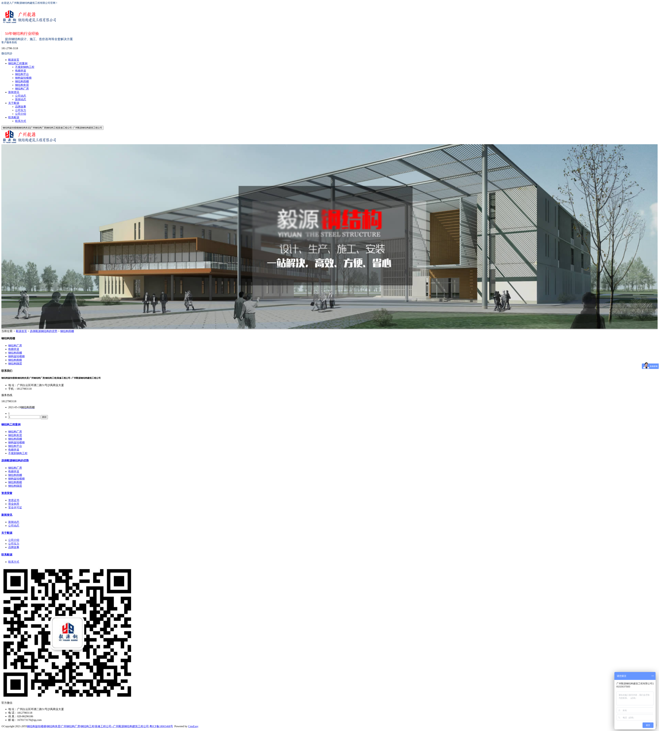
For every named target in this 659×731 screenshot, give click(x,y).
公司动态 (20, 95)
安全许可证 (15, 507)
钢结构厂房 (22, 88)
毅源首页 (13, 59)
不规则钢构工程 (24, 67)
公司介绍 (20, 113)
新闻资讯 (13, 92)
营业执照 (13, 503)
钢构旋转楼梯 (23, 77)
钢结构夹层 (22, 85)
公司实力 (20, 110)
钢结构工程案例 (17, 63)
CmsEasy (193, 726)
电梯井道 (20, 70)
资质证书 (13, 500)
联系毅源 (13, 117)
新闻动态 (20, 99)
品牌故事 (20, 106)
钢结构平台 (22, 74)
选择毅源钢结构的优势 (43, 331)
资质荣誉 (6, 493)
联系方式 (20, 121)
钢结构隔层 (15, 363)
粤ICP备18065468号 (161, 726)
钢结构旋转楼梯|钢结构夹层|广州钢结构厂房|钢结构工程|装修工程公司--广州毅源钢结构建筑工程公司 (88, 726)
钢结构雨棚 (22, 81)
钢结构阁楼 (15, 359)
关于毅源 (13, 103)
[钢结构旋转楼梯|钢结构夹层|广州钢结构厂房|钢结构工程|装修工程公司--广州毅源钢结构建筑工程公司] (324, 17)
